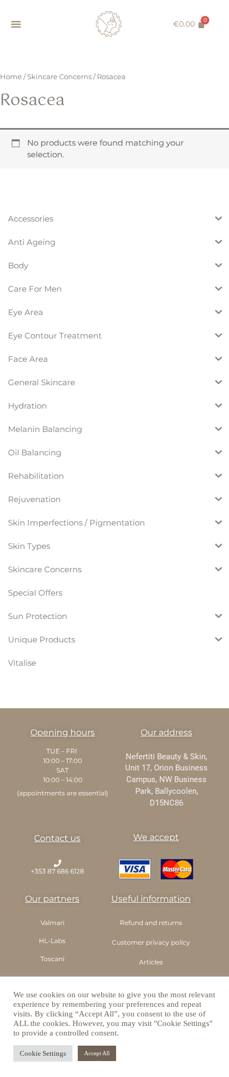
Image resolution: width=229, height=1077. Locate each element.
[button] (16, 24)
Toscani (52, 959)
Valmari (52, 923)
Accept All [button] (97, 1053)
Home (11, 76)
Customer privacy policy (151, 942)
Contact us (57, 838)
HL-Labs (52, 941)
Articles (151, 962)
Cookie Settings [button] (43, 1053)
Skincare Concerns (59, 76)
